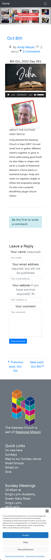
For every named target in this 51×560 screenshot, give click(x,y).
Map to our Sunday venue (23, 459)
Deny (25, 542)
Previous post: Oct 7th (16, 367)
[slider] (41, 94)
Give (8, 472)
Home (6, 3)
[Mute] (35, 94)
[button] (47, 511)
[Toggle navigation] (45, 3)
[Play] (8, 94)
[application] (25, 94)
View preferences (25, 549)
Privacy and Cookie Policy (14, 556)
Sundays (11, 454)
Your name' (25, 252)
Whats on (11, 467)
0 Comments (31, 51)
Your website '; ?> (25, 290)
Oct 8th (14, 38)
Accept (25, 535)
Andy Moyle (25, 47)
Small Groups (14, 463)
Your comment (25, 306)
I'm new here (13, 450)
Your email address (25, 269)
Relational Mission (28, 432)
